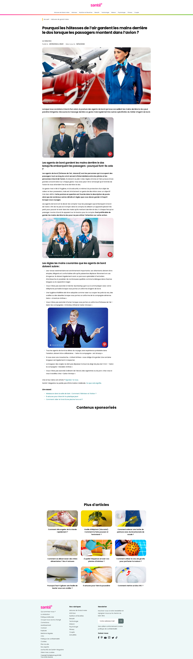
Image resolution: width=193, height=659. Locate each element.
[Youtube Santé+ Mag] (105, 638)
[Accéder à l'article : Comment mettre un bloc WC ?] (130, 574)
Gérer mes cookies (47, 652)
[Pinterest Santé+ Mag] (102, 637)
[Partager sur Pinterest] (110, 154)
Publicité (44, 631)
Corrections (45, 622)
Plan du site (45, 644)
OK (121, 621)
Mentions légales (47, 633)
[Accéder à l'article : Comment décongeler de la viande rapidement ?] (62, 518)
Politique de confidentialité (50, 639)
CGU (42, 636)
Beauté (97, 12)
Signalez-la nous (71, 380)
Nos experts (45, 647)
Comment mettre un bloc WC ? (130, 585)
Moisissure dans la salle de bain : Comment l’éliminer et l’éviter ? (71, 393)
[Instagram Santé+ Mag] (109, 637)
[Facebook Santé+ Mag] (98, 637)
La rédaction (46, 41)
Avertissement (46, 625)
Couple (136, 12)
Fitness (130, 12)
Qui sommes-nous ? (48, 612)
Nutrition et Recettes (85, 12)
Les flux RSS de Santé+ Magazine (52, 650)
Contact (44, 628)
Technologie (105, 12)
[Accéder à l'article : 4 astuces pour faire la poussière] (96, 574)
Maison (113, 12)
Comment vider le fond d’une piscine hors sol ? (64, 399)
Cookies (44, 641)
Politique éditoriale (47, 617)
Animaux (74, 12)
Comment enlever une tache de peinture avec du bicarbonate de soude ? (130, 532)
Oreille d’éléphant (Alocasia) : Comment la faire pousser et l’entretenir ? (96, 532)
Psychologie (121, 12)
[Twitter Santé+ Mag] (113, 638)
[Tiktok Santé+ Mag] (116, 637)
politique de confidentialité (107, 629)
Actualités (72, 635)
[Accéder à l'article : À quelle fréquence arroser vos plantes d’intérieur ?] (96, 548)
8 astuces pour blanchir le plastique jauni (62, 396)
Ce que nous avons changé (51, 620)
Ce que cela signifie (93, 383)
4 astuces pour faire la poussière (96, 585)
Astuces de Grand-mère (61, 12)
